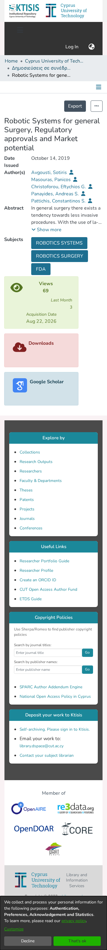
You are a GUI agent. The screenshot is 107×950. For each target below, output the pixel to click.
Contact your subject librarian (47, 755)
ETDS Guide (31, 599)
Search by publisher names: (36, 662)
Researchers (31, 471)
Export (75, 106)
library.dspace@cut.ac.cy (42, 746)
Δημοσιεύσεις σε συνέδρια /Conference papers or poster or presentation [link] (41, 68)
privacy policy (74, 921)
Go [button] (87, 652)
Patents (27, 499)
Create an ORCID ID (38, 580)
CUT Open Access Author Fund (48, 589)
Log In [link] (72, 47)
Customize (13, 929)
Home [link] (11, 61)
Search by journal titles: (32, 645)
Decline (27, 941)
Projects (27, 509)
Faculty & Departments (41, 480)
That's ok (77, 941)
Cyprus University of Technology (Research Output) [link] (54, 61)
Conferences (31, 528)
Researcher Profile (36, 570)
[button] (24, 11)
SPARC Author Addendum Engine (51, 687)
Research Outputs (36, 461)
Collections (30, 452)
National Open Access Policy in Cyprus (55, 696)
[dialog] (53, 923)
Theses (26, 490)
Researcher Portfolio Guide (44, 561)
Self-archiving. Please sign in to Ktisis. (55, 729)
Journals (27, 518)
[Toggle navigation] (20, 30)
